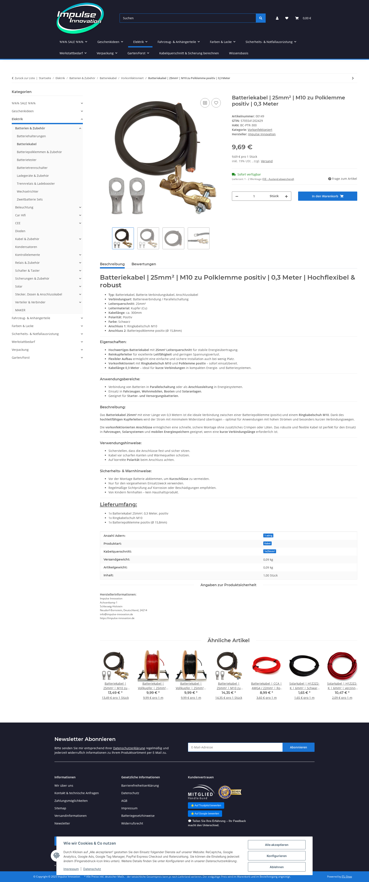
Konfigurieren (277, 856)
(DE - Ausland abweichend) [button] (278, 179)
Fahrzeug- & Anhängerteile (31, 318)
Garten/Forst (21, 357)
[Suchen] (261, 18)
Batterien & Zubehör (30, 128)
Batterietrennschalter (32, 168)
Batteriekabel (27, 144)
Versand (267, 161)
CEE (17, 223)
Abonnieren (298, 747)
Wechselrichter (27, 191)
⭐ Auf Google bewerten (205, 813)
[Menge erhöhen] (286, 196)
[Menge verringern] (237, 196)
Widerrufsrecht (132, 823)
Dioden (20, 231)
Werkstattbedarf (23, 342)
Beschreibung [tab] (112, 264)
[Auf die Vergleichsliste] (205, 103)
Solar (18, 286)
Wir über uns (63, 785)
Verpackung (20, 350)
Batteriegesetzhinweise (138, 816)
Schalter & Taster (27, 270)
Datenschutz (92, 869)
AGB (124, 801)
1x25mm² (269, 551)
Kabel (267, 543)
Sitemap (60, 808)
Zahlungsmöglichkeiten (71, 801)
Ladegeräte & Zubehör (33, 176)
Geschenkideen (23, 111)
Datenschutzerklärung (129, 748)
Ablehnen (277, 867)
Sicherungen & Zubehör (32, 278)
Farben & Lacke (23, 326)
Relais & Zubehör (27, 263)
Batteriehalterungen (31, 136)
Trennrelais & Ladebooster (36, 183)
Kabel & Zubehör (27, 239)
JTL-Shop (347, 876)
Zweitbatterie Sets (30, 199)
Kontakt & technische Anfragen (76, 793)
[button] (277, 18)
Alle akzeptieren (276, 845)
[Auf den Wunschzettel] (216, 103)
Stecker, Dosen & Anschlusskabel (38, 294)
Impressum (71, 869)
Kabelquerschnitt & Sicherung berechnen (189, 53)
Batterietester (27, 160)
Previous (106, 678)
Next (350, 678)
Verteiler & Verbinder (30, 302)
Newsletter (62, 823)
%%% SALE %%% (24, 103)
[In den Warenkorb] (103, 92)
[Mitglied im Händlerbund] (201, 792)
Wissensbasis (238, 53)
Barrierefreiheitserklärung (140, 785)
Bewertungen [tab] (144, 264)
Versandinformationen (70, 816)
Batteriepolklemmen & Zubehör (39, 152)
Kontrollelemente (27, 255)
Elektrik (17, 119)
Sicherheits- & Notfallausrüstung (35, 334)
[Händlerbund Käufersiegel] (229, 792)
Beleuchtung (24, 207)
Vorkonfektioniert (260, 130)
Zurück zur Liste (25, 78)
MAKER (20, 310)
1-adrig (268, 535)
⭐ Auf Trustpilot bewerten (206, 805)
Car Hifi (20, 215)
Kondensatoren (26, 247)
